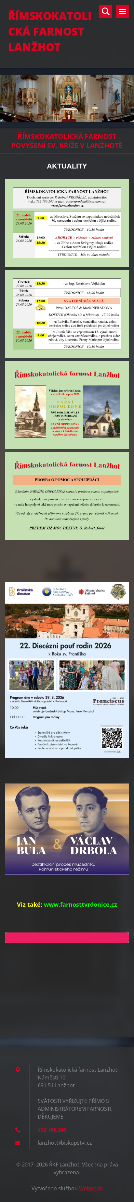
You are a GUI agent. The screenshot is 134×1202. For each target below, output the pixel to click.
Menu (122, 11)
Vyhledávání (105, 11)
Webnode (91, 1188)
